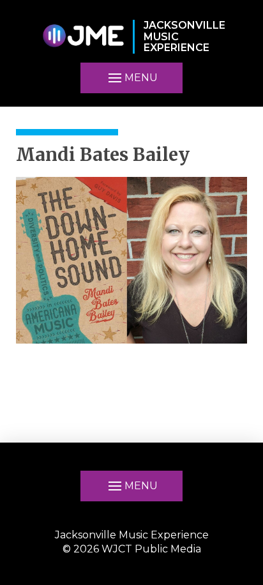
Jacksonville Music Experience (132, 535)
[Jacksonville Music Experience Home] (83, 37)
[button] (131, 78)
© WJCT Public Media (132, 549)
